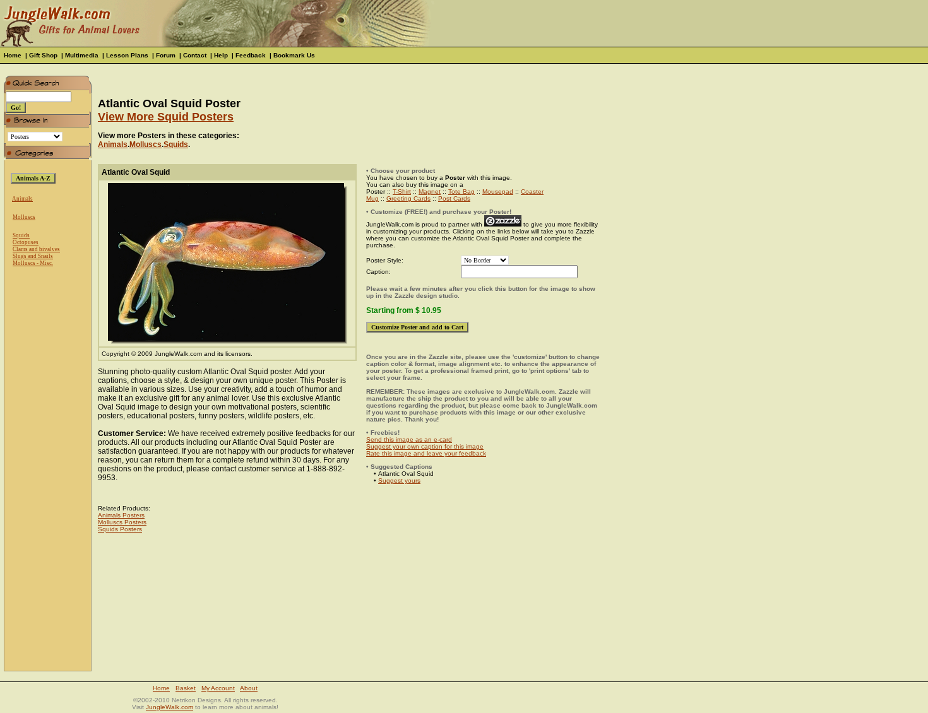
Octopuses (26, 242)
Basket (185, 688)
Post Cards (454, 198)
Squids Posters (120, 529)
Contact (194, 55)
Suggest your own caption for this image (425, 446)
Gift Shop (43, 55)
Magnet (430, 191)
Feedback (250, 55)
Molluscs (24, 217)
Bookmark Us (294, 55)
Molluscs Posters (122, 522)
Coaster (532, 191)
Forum (165, 55)
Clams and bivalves (36, 249)
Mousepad (497, 191)
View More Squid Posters (166, 116)
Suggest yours (399, 480)
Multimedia (81, 55)
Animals (22, 199)
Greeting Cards (408, 198)
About (249, 688)
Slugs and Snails (33, 256)
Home (12, 55)
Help (221, 55)
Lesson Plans (127, 55)
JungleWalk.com (169, 707)
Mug (372, 198)
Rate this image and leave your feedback (426, 453)
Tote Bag (461, 191)
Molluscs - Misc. (33, 263)
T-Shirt (402, 191)
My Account (218, 688)
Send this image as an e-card (409, 439)
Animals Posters (121, 515)
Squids (21, 235)
